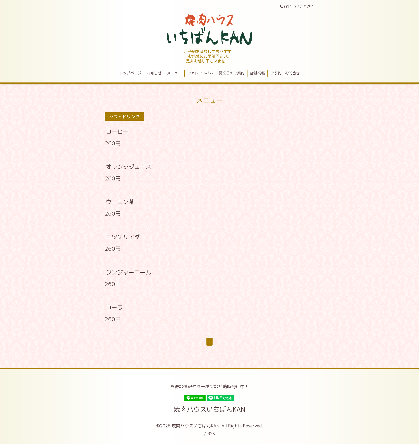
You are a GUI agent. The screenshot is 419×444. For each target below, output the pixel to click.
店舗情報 (257, 72)
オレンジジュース (128, 167)
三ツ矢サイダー (126, 237)
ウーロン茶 (120, 202)
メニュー (174, 72)
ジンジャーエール (128, 272)
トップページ (130, 72)
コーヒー (117, 131)
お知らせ (154, 72)
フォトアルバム (200, 72)
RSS (211, 433)
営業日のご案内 (232, 72)
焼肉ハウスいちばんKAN (209, 409)
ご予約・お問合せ (285, 72)
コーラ (114, 307)
